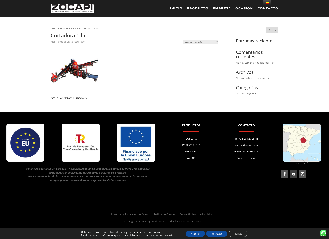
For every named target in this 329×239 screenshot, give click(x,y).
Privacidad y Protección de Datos (129, 214)
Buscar (272, 30)
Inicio (176, 8)
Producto (197, 8)
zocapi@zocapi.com (246, 145)
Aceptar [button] (195, 233)
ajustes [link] (170, 235)
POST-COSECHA (191, 145)
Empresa (222, 8)
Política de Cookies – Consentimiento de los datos (183, 214)
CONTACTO (268, 8)
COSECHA (191, 138)
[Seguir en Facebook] (284, 174)
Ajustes (238, 233)
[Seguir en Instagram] (302, 174)
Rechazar (216, 233)
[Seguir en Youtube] (293, 174)
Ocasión (244, 8)
